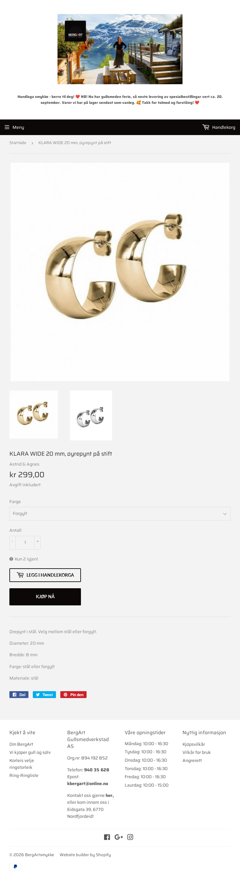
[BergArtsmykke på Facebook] (107, 838)
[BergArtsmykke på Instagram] (130, 838)
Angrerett (192, 760)
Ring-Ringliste (23, 775)
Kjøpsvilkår (193, 744)
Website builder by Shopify (85, 854)
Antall (15, 530)
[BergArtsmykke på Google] (118, 838)
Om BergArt (21, 744)
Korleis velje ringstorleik (21, 764)
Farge (15, 501)
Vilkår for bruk (196, 752)
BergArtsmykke (39, 854)
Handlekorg (223, 127)
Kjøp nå (45, 596)
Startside (17, 142)
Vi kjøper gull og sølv (30, 752)
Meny (18, 127)
